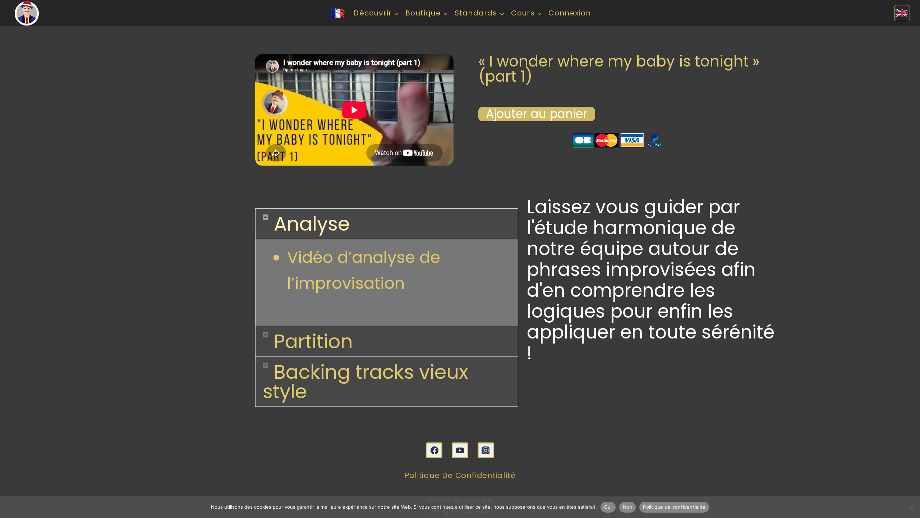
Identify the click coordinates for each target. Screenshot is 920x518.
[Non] (911, 507)
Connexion (569, 13)
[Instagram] (486, 450)
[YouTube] (460, 450)
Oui (608, 507)
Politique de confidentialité (460, 475)
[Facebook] (434, 450)
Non (627, 507)
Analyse (312, 223)
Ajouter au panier (537, 114)
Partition (313, 341)
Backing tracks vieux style (365, 381)
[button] (387, 224)
